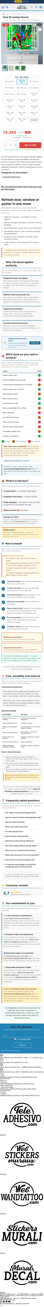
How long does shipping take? (16, 836)
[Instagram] (1, 1302)
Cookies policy (5, 1090)
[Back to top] (1, 1306)
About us (4, 1082)
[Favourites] (32, 7)
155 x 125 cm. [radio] (22, 119)
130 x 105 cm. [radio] (34, 107)
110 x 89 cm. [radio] (22, 100)
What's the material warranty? (16, 827)
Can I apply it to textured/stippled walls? (20, 813)
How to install (5, 1078)
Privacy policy (21, 1089)
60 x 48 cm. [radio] (9, 81)
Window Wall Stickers (18, 14)
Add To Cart (30, 145)
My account (20, 1095)
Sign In (23, 1045)
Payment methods (20, 1077)
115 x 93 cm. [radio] (34, 100)
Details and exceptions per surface (17, 461)
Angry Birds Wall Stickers (11, 177)
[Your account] (36, 7)
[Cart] (41, 7)
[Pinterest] (6, 1302)
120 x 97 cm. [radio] (10, 107)
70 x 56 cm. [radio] (34, 81)
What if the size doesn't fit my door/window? (22, 855)
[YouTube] (9, 1302)
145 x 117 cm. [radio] (34, 113)
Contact (4, 1094)
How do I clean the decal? (15, 822)
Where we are (29, 1084)
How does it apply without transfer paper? (21, 846)
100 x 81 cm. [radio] (34, 94)
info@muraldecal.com (8, 1095)
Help (27, 1095)
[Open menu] (4, 7)
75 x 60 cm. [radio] (9, 88)
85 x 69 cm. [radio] (34, 88)
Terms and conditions (8, 1089)
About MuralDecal (6, 1084)
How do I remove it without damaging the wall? (23, 817)
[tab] (5, 68)
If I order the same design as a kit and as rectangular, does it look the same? (20, 865)
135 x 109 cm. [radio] (10, 113)
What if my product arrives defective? (19, 841)
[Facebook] (4, 1302)
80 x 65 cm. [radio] (22, 88)
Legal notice (31, 1089)
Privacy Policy (26, 1039)
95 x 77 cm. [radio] (21, 94)
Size (22, 77)
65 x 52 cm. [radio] (22, 81)
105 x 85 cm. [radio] (10, 100)
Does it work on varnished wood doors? (20, 850)
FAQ (35, 1077)
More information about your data (10, 1050)
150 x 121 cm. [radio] (10, 119)
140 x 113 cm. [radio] (22, 113)
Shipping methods (6, 1077)
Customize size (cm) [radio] (34, 119)
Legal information (7, 1087)
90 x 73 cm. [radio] (9, 94)
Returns (30, 1077)
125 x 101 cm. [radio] (22, 107)
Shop (3, 1075)
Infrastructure (19, 1084)
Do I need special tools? (14, 831)
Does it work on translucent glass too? (20, 860)
